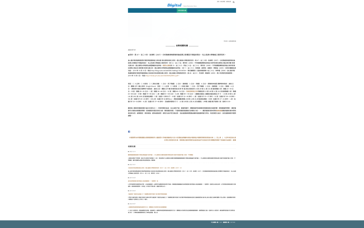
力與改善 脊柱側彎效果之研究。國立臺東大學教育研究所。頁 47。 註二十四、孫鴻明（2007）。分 (155, 168)
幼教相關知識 (232, 41)
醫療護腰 (219, 111)
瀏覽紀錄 (228, 1)
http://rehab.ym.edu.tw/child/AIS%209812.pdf (162, 76)
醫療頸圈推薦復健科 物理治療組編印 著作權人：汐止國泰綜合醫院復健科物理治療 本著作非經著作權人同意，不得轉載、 (161, 155)
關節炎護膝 (166, 65)
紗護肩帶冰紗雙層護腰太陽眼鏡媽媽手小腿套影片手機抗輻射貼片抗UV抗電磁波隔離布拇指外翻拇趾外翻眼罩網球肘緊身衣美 (171, 137)
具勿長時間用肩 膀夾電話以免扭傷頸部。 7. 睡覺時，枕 (143, 181)
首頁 (226, 41)
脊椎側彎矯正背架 (192, 91)
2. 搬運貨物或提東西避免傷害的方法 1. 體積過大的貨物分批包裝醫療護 (147, 207)
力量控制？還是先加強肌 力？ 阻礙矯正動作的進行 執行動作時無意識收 (147, 194)
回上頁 (219, 137)
